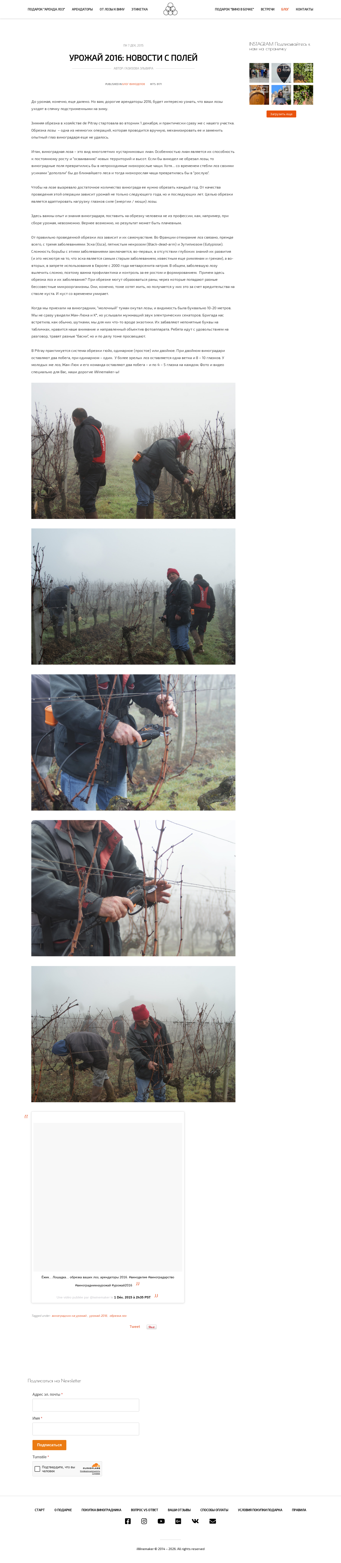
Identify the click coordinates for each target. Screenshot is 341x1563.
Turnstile (40, 1457)
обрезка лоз (117, 1315)
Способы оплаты (214, 1510)
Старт (40, 1510)
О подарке (63, 1510)
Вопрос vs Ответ (144, 1510)
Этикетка (140, 9)
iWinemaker (170, 9)
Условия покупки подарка (260, 1510)
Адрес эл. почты (47, 1394)
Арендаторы (82, 9)
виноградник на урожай (69, 1315)
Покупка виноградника (101, 1510)
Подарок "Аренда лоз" (46, 9)
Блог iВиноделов (133, 83)
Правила (299, 1510)
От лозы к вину (112, 9)
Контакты (304, 9)
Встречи (267, 9)
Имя (37, 1418)
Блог (285, 9)
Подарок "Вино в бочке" (234, 9)
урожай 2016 (98, 1315)
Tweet (135, 1326)
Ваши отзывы (179, 1510)
